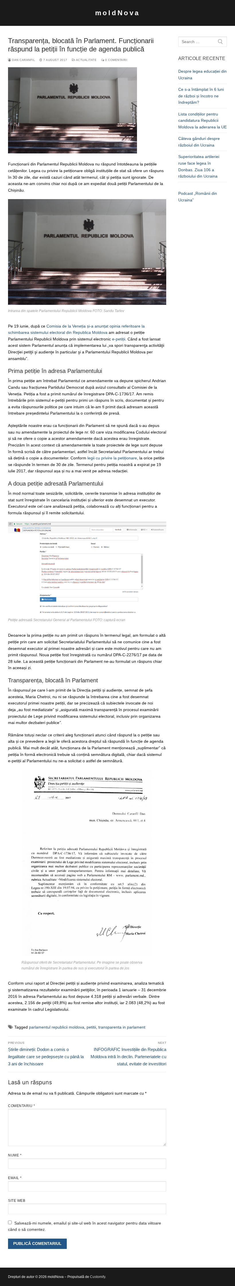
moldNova (117, 13)
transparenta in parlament (121, 1027)
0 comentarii (115, 59)
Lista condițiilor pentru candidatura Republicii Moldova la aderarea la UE (202, 120)
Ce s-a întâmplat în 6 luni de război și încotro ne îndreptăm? (201, 96)
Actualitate (86, 59)
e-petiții (118, 339)
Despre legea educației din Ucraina (202, 74)
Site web (16, 1201)
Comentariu (21, 1106)
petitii (91, 1027)
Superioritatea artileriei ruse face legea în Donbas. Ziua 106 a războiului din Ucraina (198, 166)
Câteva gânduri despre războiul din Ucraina (199, 141)
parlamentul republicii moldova (56, 1027)
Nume (14, 1155)
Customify (97, 1277)
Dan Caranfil (23, 59)
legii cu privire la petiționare (112, 458)
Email (15, 1178)
